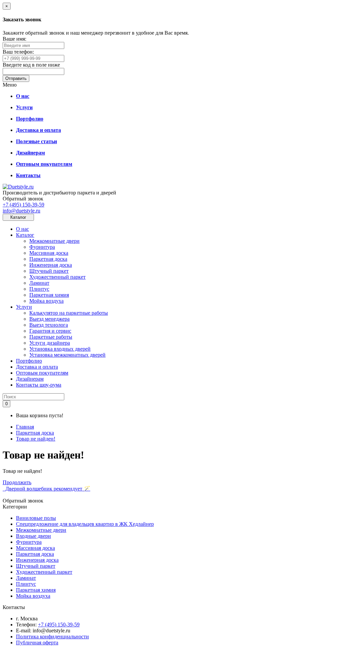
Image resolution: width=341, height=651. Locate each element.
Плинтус (39, 289)
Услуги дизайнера (49, 343)
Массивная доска (48, 253)
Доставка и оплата (37, 367)
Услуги (24, 307)
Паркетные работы (50, 337)
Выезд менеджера (49, 319)
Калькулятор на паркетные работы (68, 313)
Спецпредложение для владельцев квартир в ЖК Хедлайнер (85, 524)
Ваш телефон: (18, 52)
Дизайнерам (30, 379)
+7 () (23, 204)
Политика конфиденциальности (52, 636)
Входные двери (33, 536)
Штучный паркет (49, 271)
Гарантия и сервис (50, 331)
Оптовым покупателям (42, 373)
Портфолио (29, 361)
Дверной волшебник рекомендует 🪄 (46, 488)
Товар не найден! (35, 439)
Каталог (25, 235)
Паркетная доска (48, 259)
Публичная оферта (37, 642)
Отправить (16, 78)
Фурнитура (42, 247)
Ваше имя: (14, 39)
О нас (22, 229)
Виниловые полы (36, 518)
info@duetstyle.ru (21, 210)
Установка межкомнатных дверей (67, 355)
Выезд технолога (48, 325)
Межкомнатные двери (54, 241)
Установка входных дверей (60, 349)
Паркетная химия (49, 295)
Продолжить (17, 482)
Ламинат (39, 283)
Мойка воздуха (46, 301)
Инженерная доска (50, 265)
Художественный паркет (57, 277)
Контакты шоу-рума (38, 385)
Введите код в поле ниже (31, 65)
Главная (25, 427)
